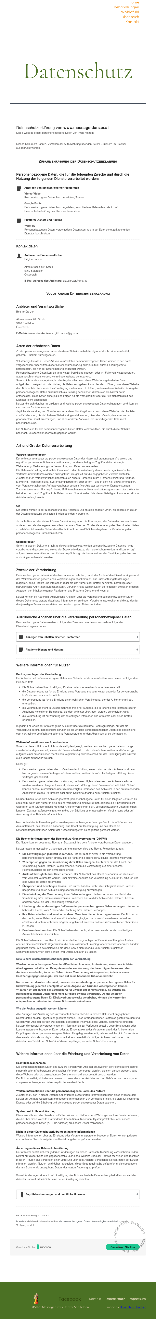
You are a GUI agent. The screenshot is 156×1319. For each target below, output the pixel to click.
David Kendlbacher (133, 1307)
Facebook (69, 1298)
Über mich (130, 16)
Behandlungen (126, 7)
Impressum (137, 1298)
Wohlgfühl (130, 11)
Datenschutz (115, 1298)
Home (134, 2)
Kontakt (132, 21)
